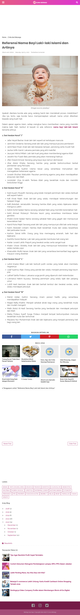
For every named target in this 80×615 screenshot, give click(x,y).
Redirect (44, 494)
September (12, 535)
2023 (8, 519)
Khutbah (6, 490)
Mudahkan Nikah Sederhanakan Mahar (28, 360)
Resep (58, 494)
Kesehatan (66, 487)
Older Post (72, 443)
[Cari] (77, 2)
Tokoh (74, 494)
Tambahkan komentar (38, 52)
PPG (14, 494)
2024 (8, 515)
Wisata (5, 497)
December (12, 525)
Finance (37, 487)
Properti (21, 494)
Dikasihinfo (8, 543)
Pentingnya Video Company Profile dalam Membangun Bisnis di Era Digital (40, 590)
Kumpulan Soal (18, 490)
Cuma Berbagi (52, 612)
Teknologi (65, 494)
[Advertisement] (40, 21)
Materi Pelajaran (41, 490)
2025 (8, 512)
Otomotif (67, 490)
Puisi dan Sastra (32, 494)
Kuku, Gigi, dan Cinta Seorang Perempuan (48, 361)
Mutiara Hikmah (56, 490)
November (12, 529)
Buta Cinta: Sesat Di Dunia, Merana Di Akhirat (68, 380)
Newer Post (7, 443)
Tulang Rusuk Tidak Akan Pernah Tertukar (11, 360)
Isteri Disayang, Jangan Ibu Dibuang (68, 361)
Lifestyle (29, 490)
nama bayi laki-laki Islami (65, 127)
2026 (8, 509)
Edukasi (29, 487)
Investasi (45, 487)
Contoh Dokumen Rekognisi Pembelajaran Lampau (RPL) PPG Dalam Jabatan (41, 564)
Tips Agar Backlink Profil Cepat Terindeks (26, 555)
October (11, 532)
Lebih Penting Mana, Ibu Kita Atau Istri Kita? (27, 573)
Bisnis (5, 487)
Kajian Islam (55, 487)
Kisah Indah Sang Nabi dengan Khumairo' (10, 380)
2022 (8, 522)
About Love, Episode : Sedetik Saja (48, 381)
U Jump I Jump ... (27, 379)
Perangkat (7, 494)
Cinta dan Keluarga (16, 487)
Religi (51, 494)
